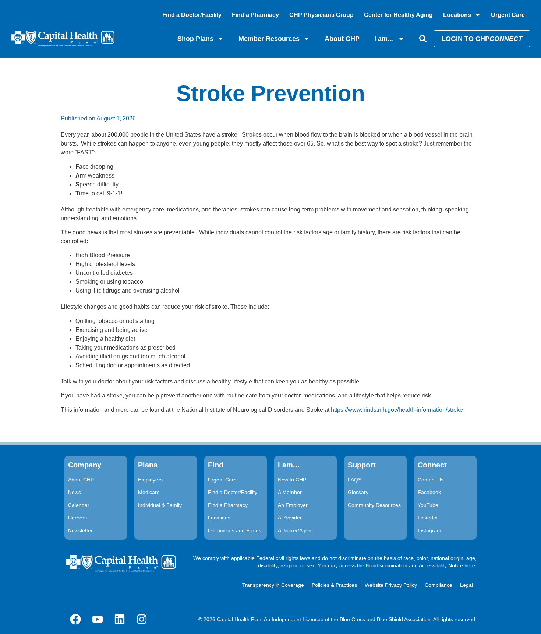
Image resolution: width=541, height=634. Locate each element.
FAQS (354, 480)
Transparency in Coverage (273, 585)
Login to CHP (482, 38)
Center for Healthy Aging (398, 15)
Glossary (358, 492)
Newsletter (80, 530)
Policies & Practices (334, 585)
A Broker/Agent (295, 530)
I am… (384, 38)
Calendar (78, 505)
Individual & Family (160, 505)
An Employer (293, 505)
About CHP (342, 38)
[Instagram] (142, 619)
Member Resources (269, 38)
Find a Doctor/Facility (192, 15)
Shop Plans (195, 38)
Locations (457, 15)
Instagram (429, 530)
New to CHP (292, 480)
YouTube (428, 505)
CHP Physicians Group (321, 15)
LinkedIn (428, 518)
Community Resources (374, 505)
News (74, 492)
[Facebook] (75, 619)
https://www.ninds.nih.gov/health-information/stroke (397, 410)
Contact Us (430, 480)
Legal (466, 585)
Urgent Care (508, 15)
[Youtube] (97, 619)
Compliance (438, 585)
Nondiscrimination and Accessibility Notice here (420, 565)
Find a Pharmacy (255, 15)
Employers (150, 480)
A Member (290, 492)
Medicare (149, 492)
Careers (77, 518)
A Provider (290, 518)
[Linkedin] (120, 619)
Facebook (429, 492)
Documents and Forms (234, 530)
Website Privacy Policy (391, 585)
